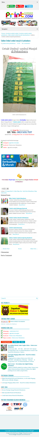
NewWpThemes (15, 433)
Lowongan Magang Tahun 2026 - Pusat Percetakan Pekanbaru (19, 382)
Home (3, 33)
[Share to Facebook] (8, 189)
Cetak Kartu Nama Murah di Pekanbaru (12, 395)
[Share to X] (6, 189)
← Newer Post (5, 248)
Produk (16, 342)
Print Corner (18, 430)
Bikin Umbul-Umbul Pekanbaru (17, 198)
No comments (26, 43)
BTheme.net (27, 434)
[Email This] (3, 189)
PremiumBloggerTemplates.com (16, 434)
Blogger (32, 430)
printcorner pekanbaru (17, 321)
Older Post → (34, 248)
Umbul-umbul (17, 122)
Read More (22, 205)
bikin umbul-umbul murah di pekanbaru (19, 35)
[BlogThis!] (4, 189)
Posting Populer (6, 342)
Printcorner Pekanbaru (15, 335)
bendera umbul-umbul (12, 33)
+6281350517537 (14, 331)
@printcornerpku (14, 142)
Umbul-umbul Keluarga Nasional (18, 208)
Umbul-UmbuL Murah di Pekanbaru (18, 217)
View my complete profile (9, 324)
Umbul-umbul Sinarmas (15, 227)
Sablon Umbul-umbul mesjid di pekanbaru (15, 40)
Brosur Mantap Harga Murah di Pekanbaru (13, 390)
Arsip (22, 342)
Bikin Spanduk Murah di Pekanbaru (11, 392)
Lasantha (30, 433)
